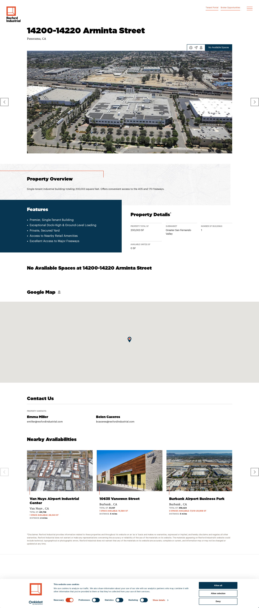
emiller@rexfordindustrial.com (45, 421)
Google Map (41, 292)
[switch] (96, 600)
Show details (159, 600)
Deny (218, 601)
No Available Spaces (218, 47)
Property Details (151, 214)
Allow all (218, 585)
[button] (13, 14)
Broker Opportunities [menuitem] (230, 8)
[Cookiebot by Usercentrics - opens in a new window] (36, 603)
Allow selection (218, 593)
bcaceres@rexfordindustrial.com (115, 421)
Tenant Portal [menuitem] (212, 8)
